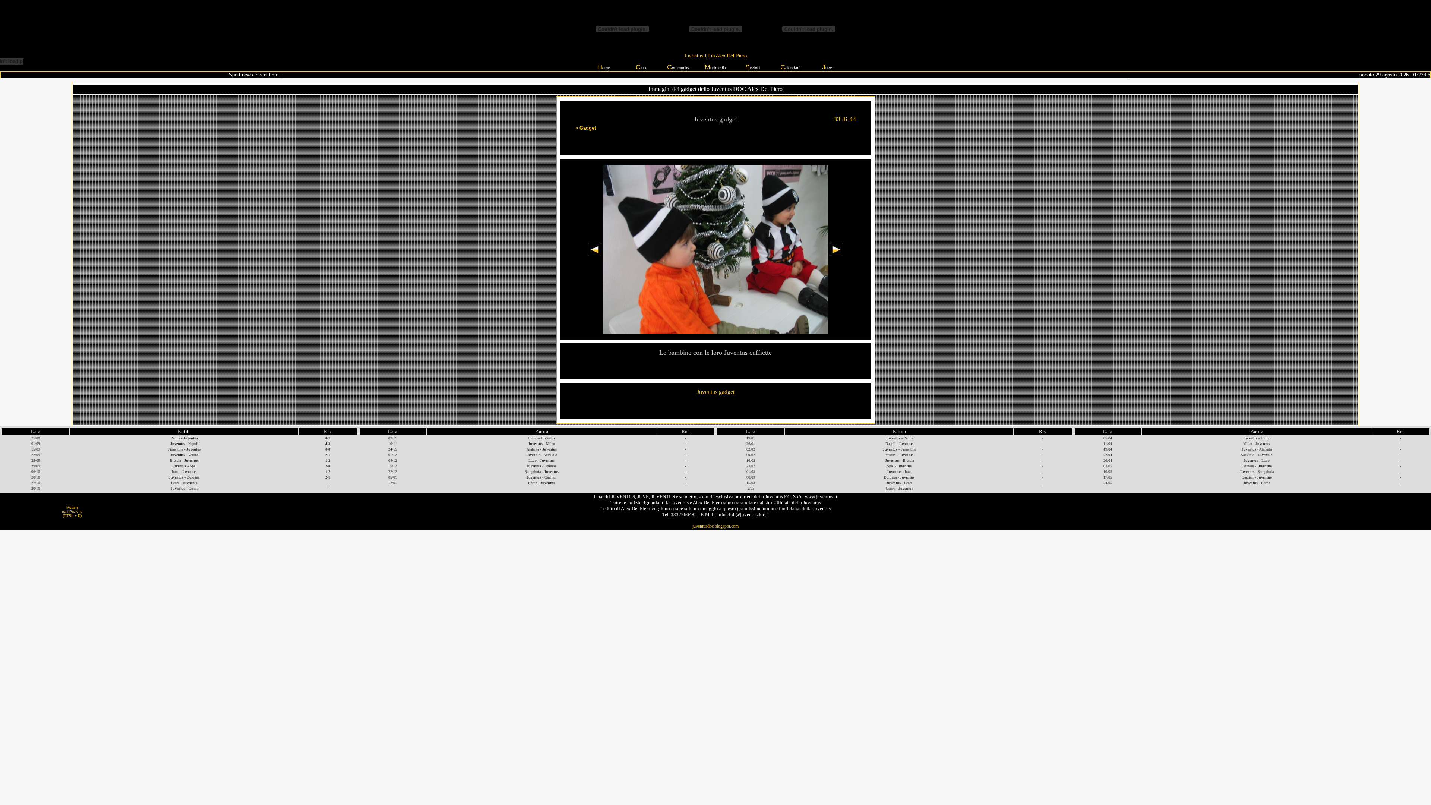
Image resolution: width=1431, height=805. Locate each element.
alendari (789, 67)
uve (827, 67)
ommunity (678, 67)
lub (641, 67)
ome (603, 67)
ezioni (752, 67)
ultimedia (715, 67)
